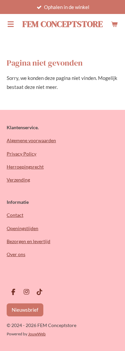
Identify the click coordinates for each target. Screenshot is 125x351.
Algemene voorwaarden (31, 140)
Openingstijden (22, 228)
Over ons (16, 254)
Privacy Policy (21, 154)
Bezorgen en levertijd (28, 241)
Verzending (18, 179)
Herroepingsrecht (25, 167)
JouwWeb (37, 333)
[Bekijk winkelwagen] (114, 24)
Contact (15, 215)
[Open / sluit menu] (10, 24)
